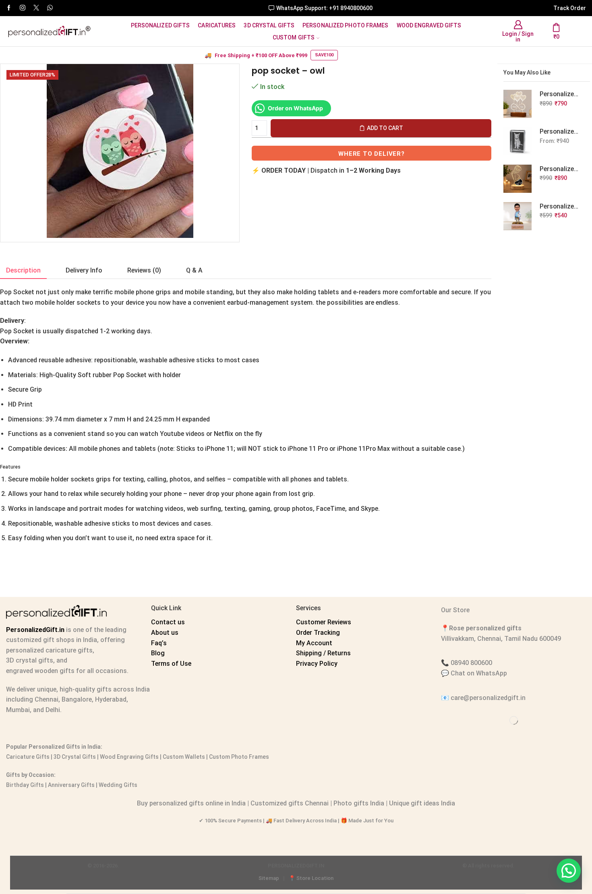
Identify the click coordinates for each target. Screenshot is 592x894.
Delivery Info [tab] (84, 270)
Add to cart (385, 128)
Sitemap (269, 878)
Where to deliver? (371, 153)
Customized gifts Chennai (289, 803)
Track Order (569, 8)
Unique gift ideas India (422, 803)
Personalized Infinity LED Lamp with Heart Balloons (560, 94)
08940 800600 (471, 663)
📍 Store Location (311, 878)
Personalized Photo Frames (345, 25)
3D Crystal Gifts (269, 25)
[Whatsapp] (50, 8)
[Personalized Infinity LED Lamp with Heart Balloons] (517, 104)
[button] (569, 871)
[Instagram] (22, 8)
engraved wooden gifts (40, 671)
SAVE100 (324, 55)
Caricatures (217, 25)
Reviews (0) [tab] (144, 270)
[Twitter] (36, 8)
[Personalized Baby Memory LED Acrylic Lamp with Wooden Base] (517, 179)
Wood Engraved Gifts (429, 25)
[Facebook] (9, 8)
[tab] (23, 270)
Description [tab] (23, 270)
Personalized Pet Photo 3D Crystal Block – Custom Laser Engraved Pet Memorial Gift (560, 131)
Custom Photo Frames (239, 757)
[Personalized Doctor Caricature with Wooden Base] (517, 216)
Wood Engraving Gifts (129, 757)
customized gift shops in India (51, 640)
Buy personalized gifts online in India (191, 803)
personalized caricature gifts (49, 650)
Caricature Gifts (28, 757)
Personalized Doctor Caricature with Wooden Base (560, 206)
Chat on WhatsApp (479, 673)
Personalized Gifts (160, 25)
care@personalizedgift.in (488, 698)
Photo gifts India (358, 803)
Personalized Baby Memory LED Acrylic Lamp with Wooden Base (560, 169)
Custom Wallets (183, 757)
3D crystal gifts (29, 660)
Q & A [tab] (194, 270)
